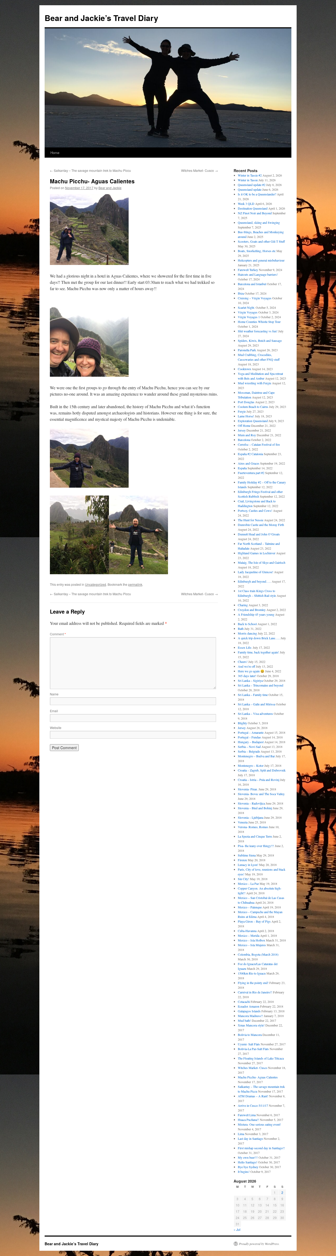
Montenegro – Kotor (251, 765)
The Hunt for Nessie (250, 520)
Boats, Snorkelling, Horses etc (257, 251)
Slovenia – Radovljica (251, 803)
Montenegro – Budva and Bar (256, 756)
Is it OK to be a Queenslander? (257, 194)
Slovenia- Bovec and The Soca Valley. (261, 794)
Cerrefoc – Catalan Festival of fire (259, 444)
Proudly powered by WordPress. (259, 1244)
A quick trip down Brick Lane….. (259, 638)
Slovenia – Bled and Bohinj (255, 808)
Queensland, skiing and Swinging (259, 222)
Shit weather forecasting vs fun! (257, 331)
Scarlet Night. (246, 307)
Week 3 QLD (246, 203)
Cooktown (244, 369)
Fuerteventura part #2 (251, 473)
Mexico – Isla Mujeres (252, 945)
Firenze (242, 860)
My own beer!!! (248, 1157)
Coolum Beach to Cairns (253, 407)
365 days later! (247, 676)
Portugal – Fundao (249, 737)
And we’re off (246, 666)
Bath (241, 628)
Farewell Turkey (248, 270)
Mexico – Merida (248, 935)
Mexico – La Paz (248, 883)
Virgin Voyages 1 (249, 317)
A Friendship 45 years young (256, 614)
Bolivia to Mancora (250, 1035)
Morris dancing (247, 633)
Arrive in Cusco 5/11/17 (253, 1105)
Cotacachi (244, 1001)
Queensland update (249, 189)
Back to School (247, 624)
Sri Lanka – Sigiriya (250, 680)
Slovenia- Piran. (248, 789)
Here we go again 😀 (251, 671)
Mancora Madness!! (250, 1016)
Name (54, 694)
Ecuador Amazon (248, 1006)
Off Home (244, 425)
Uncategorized (95, 584)
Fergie (242, 411)
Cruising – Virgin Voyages (254, 298)
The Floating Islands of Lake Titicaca (261, 1058)
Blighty (242, 723)
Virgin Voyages (248, 312)
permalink (135, 584)
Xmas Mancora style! (251, 1025)
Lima (241, 1134)
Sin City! (243, 879)
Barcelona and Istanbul (252, 284)
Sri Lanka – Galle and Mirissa (256, 704)
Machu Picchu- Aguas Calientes (258, 1077)
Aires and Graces (248, 463)
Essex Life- (245, 647)
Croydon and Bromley (252, 610)
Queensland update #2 (251, 185)
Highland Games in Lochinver (256, 553)
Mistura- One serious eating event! (259, 1124)
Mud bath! (244, 1020)
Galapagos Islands (249, 1011)
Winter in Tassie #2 (250, 175)
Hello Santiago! (247, 1162)
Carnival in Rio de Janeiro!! (255, 992)
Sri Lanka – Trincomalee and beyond (260, 685)
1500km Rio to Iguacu (252, 973)
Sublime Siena (247, 855)
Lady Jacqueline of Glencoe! (255, 572)
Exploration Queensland (253, 421)
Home (54, 152)
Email (54, 711)
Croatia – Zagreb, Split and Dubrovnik (262, 770)
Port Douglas (246, 402)
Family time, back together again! (258, 652)
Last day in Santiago (250, 1138)
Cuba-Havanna (247, 931)
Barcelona (244, 440)
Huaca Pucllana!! (248, 1119)
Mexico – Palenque (250, 907)
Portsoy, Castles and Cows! (255, 510)
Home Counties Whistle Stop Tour (259, 322)
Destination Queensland (252, 208)
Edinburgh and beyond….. (254, 581)
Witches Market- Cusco (199, 170)
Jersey (242, 430)
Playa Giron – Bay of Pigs (254, 921)
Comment (58, 634)
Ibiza (241, 293)
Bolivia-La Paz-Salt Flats (253, 1049)
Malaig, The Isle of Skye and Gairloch (261, 562)
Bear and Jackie (110, 187)
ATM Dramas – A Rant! (253, 1096)
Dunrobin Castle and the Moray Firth (261, 525)
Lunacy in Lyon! (248, 865)
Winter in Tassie (248, 180)
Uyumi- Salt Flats (249, 1044)
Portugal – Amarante (251, 732)
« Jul (237, 1229)
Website (55, 727)
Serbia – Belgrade (249, 751)
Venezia (243, 822)
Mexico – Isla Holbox (251, 940)
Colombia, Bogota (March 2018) (258, 954)
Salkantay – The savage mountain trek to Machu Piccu (90, 170)
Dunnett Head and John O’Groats (259, 534)
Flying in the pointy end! (253, 983)
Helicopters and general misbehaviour (261, 260)
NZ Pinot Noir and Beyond (255, 213)
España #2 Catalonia (250, 454)
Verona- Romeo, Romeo (253, 827)
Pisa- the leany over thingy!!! (256, 846)
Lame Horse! (246, 416)
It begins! (244, 1171)
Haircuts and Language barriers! (258, 274)
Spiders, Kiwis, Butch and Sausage (260, 340)
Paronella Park (247, 350)
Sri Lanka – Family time (253, 695)
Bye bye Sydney (248, 1167)
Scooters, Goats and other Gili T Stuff (261, 241)
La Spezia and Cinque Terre (255, 836)
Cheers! (243, 661)
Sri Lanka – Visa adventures (255, 713)
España (242, 468)
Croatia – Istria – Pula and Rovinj (258, 780)
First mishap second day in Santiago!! (261, 1148)
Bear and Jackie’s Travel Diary (101, 17)
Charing (243, 605)
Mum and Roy (247, 435)
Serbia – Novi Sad (249, 746)
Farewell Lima (247, 1115)
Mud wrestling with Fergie (254, 383)
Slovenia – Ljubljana (250, 817)
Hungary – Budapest (251, 742)
